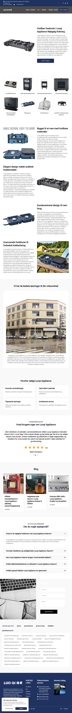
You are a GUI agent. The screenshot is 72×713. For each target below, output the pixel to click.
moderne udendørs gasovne (12, 664)
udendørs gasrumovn (23, 639)
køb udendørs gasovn (30, 645)
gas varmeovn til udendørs (57, 635)
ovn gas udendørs (37, 639)
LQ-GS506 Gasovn (11, 93)
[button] (33, 455)
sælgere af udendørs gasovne (50, 661)
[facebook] (63, 3)
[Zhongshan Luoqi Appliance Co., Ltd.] (7, 9)
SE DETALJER (10, 84)
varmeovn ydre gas (41, 635)
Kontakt (56, 9)
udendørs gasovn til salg (28, 648)
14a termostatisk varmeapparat (10, 113)
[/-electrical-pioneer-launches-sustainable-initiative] (56, 686)
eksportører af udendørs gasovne (34, 658)
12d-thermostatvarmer (61, 93)
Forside (27, 9)
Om (38, 9)
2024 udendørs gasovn (49, 651)
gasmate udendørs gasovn (11, 642)
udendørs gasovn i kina (45, 645)
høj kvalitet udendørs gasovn (12, 661)
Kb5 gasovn (27, 113)
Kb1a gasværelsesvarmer (44, 93)
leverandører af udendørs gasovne (13, 651)
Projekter (51, 9)
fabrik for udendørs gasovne (12, 655)
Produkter (32, 9)
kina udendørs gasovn (28, 642)
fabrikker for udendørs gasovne (31, 655)
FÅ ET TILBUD (45, 61)
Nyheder (44, 9)
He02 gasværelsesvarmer (27, 93)
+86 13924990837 (8, 4)
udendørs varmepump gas (11, 635)
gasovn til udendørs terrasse (53, 639)
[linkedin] (67, 3)
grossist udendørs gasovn (11, 648)
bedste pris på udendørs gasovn (55, 658)
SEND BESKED (49, 611)
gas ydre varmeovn (27, 635)
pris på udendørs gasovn (33, 651)
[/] (13, 682)
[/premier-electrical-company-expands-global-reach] (62, 686)
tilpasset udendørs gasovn (50, 655)
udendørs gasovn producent (45, 642)
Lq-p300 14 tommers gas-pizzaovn (61, 113)
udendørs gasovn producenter (12, 645)
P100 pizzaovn (44, 113)
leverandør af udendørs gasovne (47, 648)
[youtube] (65, 3)
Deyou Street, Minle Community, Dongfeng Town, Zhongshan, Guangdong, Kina (16, 2)
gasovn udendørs (9, 639)
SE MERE (7, 509)
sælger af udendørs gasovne (31, 661)
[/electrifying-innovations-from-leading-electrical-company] (62, 692)
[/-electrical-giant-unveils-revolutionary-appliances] (56, 692)
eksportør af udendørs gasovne (13, 658)
